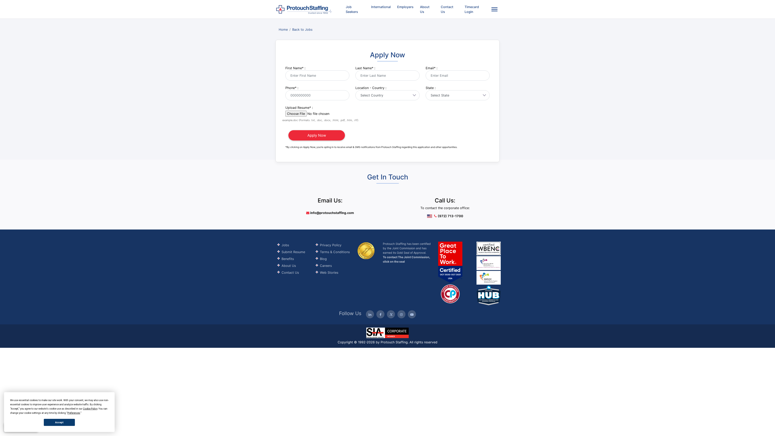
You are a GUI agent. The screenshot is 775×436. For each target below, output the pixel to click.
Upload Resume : (299, 108)
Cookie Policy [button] (90, 408)
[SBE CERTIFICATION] (488, 262)
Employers (405, 7)
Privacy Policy (330, 245)
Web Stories (329, 272)
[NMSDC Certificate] (488, 277)
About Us (424, 9)
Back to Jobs (302, 29)
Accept (59, 422)
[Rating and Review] (450, 262)
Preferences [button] (73, 413)
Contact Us (447, 9)
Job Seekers (352, 9)
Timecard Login (472, 9)
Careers (326, 266)
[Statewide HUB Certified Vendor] (450, 293)
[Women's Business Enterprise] (488, 248)
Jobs (285, 245)
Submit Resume (293, 252)
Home (283, 29)
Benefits (288, 259)
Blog (323, 259)
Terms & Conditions (335, 252)
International (381, 7)
